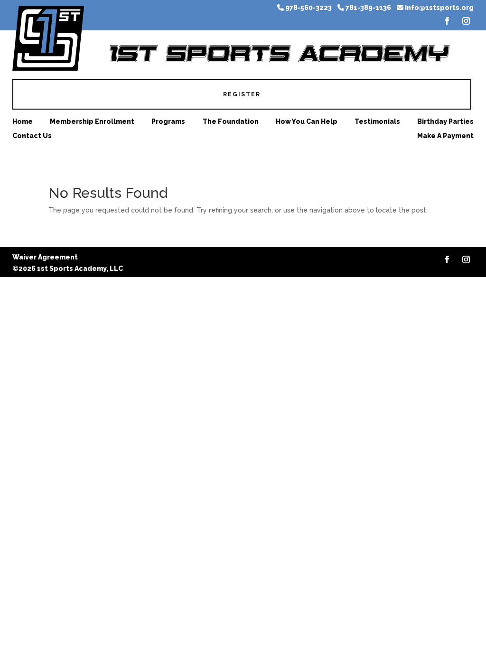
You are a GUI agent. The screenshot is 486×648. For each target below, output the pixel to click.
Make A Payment (445, 135)
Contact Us (32, 135)
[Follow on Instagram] (466, 20)
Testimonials (377, 121)
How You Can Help (306, 121)
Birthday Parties (445, 121)
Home (22, 121)
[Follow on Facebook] (447, 20)
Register (242, 94)
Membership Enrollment (92, 121)
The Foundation (231, 121)
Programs (168, 121)
